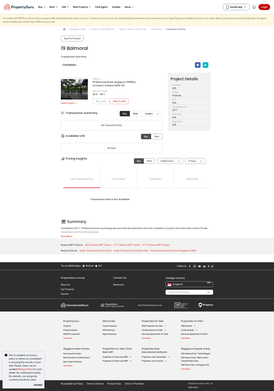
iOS (100, 265)
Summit (149, 305)
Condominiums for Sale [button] (152, 330)
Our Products (67, 289)
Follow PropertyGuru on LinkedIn (204, 266)
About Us (65, 284)
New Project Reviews (72, 362)
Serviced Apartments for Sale (155, 334)
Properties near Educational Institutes (154, 350)
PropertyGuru (71, 321)
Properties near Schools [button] (153, 361)
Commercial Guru (74, 305)
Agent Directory (109, 334)
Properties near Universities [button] (154, 357)
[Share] (205, 65)
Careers (65, 294)
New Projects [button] (80, 7)
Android (89, 265)
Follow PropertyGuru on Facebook (189, 266)
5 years (149, 113)
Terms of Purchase (134, 383)
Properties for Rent (192, 321)
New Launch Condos (72, 354)
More (128, 7)
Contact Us (119, 277)
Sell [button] (64, 7)
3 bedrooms (167, 161)
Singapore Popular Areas (195, 348)
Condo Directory (110, 326)
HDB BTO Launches (71, 334)
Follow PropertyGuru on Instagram (194, 266)
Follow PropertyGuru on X (208, 266)
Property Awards (112, 305)
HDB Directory (109, 330)
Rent (135, 113)
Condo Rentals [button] (188, 330)
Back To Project (72, 38)
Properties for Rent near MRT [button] (116, 361)
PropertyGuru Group (73, 277)
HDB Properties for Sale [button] (152, 326)
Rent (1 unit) (119, 101)
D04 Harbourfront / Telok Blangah (195, 354)
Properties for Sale (152, 321)
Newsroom (118, 284)
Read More (66, 236)
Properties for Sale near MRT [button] (116, 357)
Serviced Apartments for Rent (194, 334)
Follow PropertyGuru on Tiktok (212, 266)
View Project (67, 103)
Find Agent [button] (101, 7)
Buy (125, 113)
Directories (109, 321)
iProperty (206, 305)
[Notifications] (254, 7)
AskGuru (67, 326)
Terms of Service (95, 383)
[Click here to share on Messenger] (198, 65)
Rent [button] (52, 7)
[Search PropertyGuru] (208, 292)
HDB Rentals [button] (186, 326)
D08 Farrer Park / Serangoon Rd (195, 365)
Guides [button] (116, 7)
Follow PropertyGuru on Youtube (199, 266)
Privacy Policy (25, 369)
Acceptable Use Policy (72, 383)
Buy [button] (40, 7)
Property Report (181, 305)
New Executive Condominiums (76, 358)
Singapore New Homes (76, 348)
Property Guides (70, 330)
